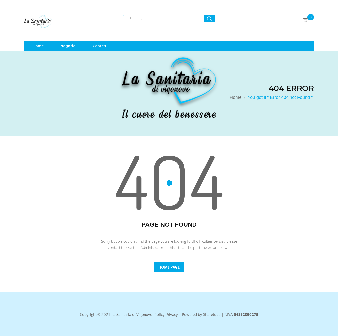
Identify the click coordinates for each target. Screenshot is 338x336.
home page (169, 267)
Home (235, 97)
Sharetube (211, 314)
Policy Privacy (166, 314)
